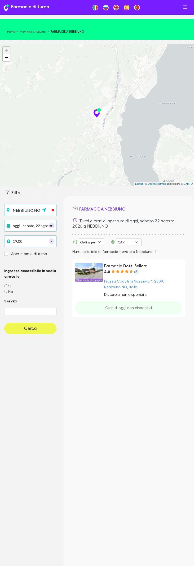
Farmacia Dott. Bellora (125, 266)
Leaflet (139, 183)
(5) (136, 272)
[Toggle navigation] (185, 7)
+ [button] (6, 50)
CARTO (188, 183)
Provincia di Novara (33, 31)
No (10, 292)
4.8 (107, 272)
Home (11, 31)
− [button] (6, 57)
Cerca (30, 328)
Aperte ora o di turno (29, 254)
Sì (9, 286)
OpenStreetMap (157, 183)
